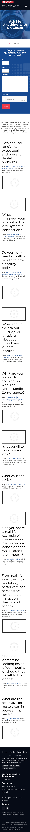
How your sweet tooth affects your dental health (13, 167)
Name (4, 59)
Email (3, 67)
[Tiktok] (3, 808)
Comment (5, 74)
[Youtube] (7, 808)
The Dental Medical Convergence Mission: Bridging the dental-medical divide (13, 399)
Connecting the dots (13, 559)
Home (8, 44)
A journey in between (13, 719)
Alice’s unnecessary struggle (15, 611)
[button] (26, 6)
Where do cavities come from (15, 484)
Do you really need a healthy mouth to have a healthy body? (13, 273)
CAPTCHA (5, 94)
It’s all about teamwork (14, 684)
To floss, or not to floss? (14, 459)
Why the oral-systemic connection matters (12, 235)
